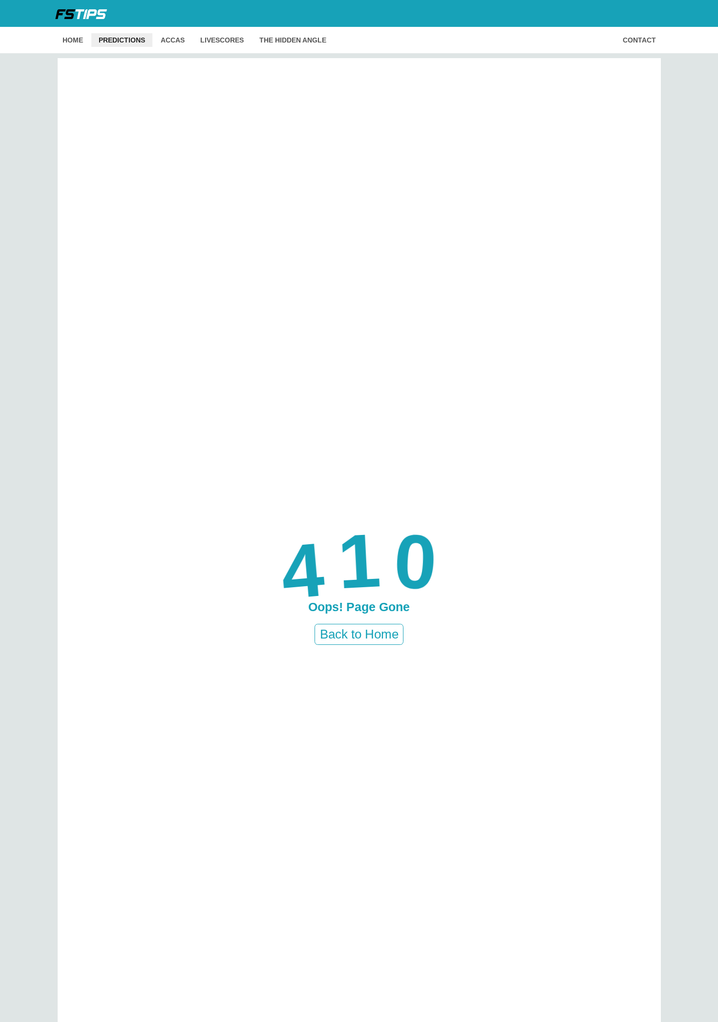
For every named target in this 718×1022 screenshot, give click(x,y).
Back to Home (359, 634)
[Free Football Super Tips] (84, 13)
